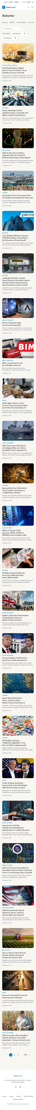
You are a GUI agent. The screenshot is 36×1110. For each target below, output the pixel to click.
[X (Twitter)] (15, 1087)
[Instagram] (20, 1087)
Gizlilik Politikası (28, 1096)
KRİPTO (12, 22)
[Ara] (28, 7)
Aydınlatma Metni (18, 1099)
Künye (5, 1096)
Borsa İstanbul (21, 22)
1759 (25, 1055)
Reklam (19, 1096)
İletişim (12, 1096)
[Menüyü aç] (32, 7)
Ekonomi (5, 22)
